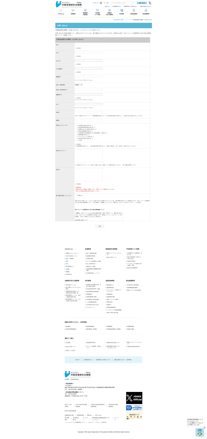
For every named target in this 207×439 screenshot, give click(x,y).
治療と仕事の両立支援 (112, 312)
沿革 (67, 263)
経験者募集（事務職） (92, 329)
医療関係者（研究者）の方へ (103, 359)
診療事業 (73, 13)
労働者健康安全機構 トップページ (122, 19)
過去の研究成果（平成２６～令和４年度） (134, 257)
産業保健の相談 (111, 296)
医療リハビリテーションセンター (114, 253)
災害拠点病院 (89, 258)
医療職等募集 (130, 326)
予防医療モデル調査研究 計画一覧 (134, 253)
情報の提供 (109, 302)
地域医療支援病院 (90, 256)
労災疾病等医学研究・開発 (93, 289)
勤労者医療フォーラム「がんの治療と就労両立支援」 (73, 300)
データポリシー (90, 307)
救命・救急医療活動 (91, 253)
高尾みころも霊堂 (70, 350)
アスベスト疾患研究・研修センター (93, 347)
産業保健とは (110, 285)
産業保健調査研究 (111, 307)
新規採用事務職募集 (71, 329)
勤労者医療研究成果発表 (92, 291)
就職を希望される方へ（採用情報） (76, 322)
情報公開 (89, 415)
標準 (101, 3)
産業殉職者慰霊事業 (132, 287)
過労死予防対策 (131, 261)
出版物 (67, 269)
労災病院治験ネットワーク (93, 273)
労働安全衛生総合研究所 (133, 346)
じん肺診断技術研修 (91, 302)
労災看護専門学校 (90, 342)
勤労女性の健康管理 (132, 267)
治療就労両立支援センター (113, 342)
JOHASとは (61, 13)
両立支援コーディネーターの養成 (73, 288)
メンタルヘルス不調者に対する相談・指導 (134, 264)
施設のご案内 (69, 338)
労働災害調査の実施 (91, 296)
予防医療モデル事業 (97, 13)
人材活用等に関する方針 (92, 304)
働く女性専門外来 (90, 263)
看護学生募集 (130, 329)
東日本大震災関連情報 (70, 410)
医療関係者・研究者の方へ (130, 6)
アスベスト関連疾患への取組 (93, 261)
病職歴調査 (89, 294)
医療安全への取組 (90, 266)
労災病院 (68, 342)
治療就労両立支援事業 (109, 13)
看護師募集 (109, 326)
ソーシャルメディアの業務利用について (75, 422)
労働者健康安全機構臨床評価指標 (93, 269)
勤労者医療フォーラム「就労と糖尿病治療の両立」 (73, 296)
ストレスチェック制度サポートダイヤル (114, 290)
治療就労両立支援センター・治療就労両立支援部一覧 (73, 292)
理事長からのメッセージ (72, 253)
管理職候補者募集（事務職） (114, 329)
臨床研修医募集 (90, 326)
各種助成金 (109, 294)
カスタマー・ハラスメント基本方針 (97, 422)
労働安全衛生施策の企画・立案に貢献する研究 (93, 285)
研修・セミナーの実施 (112, 299)
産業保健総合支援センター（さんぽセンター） (113, 347)
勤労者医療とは (70, 266)
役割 (67, 261)
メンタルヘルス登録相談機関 (114, 310)
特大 (107, 3)
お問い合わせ (142, 3)
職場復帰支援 (110, 287)
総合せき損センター (112, 257)
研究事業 (121, 13)
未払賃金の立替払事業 (133, 285)
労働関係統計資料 (69, 415)
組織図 (67, 271)
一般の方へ (107, 6)
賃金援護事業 (146, 13)
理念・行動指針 (70, 258)
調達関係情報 (80, 415)
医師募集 (68, 326)
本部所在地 (68, 274)
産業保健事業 (133, 13)
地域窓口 (109, 304)
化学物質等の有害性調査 (92, 299)
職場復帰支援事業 (85, 13)
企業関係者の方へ (116, 6)
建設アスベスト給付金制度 (134, 290)
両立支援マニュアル (71, 285)
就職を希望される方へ (145, 6)
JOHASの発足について (71, 256)
